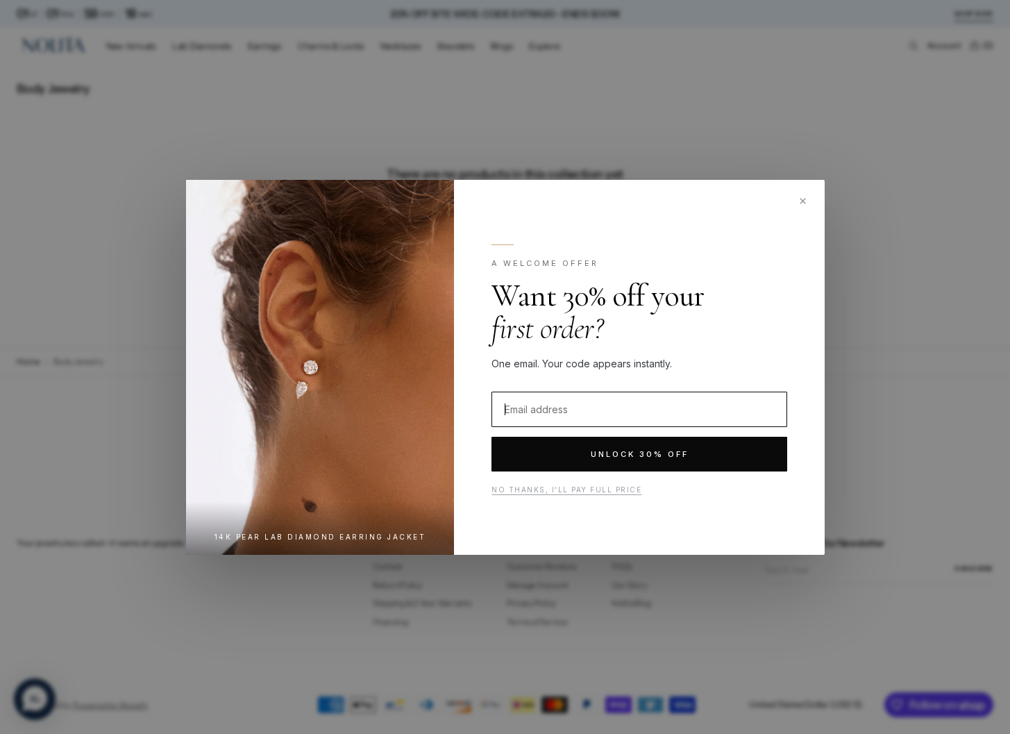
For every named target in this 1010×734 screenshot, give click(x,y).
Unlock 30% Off (639, 454)
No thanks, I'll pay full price (566, 489)
